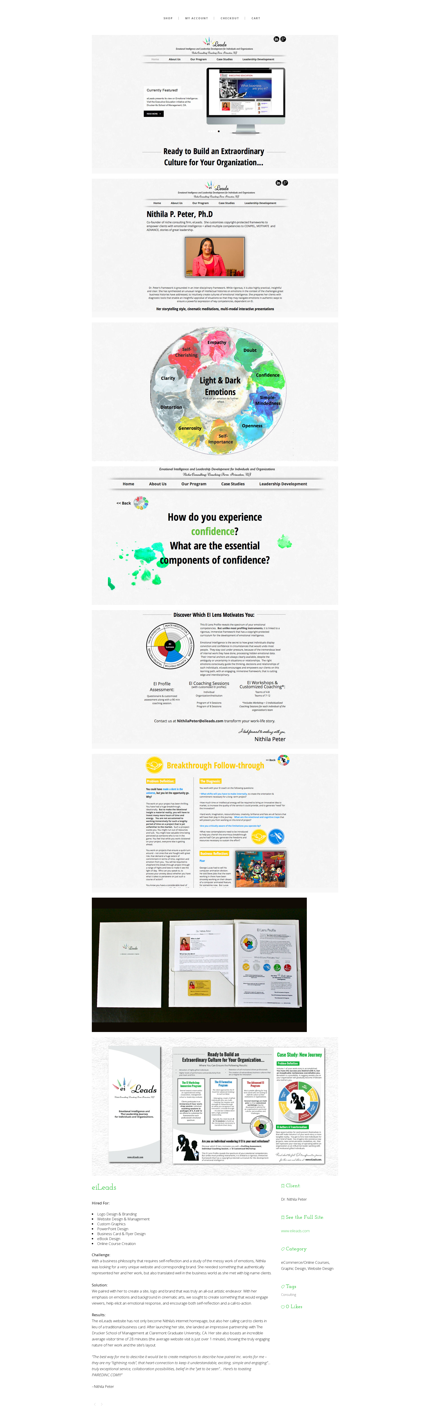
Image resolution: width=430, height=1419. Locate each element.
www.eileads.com (295, 1230)
